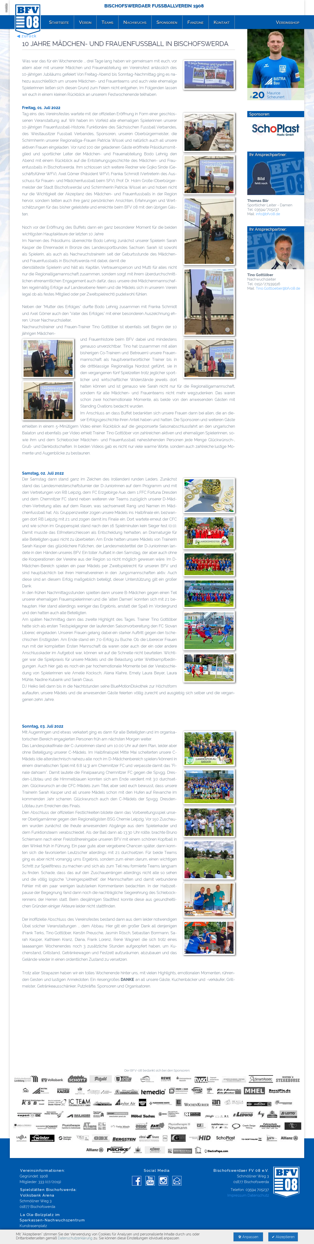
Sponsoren (167, 22)
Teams (107, 22)
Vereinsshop (287, 22)
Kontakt (222, 22)
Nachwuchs (134, 22)
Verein (85, 22)
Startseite (59, 22)
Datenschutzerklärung (75, 1238)
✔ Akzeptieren (283, 1237)
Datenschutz (258, 1195)
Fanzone (195, 22)
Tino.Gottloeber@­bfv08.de (278, 288)
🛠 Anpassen (248, 1237)
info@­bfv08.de (268, 214)
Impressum (237, 1195)
